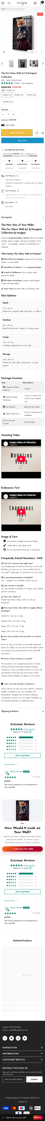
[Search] (9, 3)
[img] (10, 777)
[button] (7, 83)
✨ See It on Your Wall (22, 849)
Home (3, 9)
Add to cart (17, 132)
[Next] (41, 52)
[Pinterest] (18, 1038)
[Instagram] (11, 1038)
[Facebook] (4, 1038)
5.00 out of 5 (29, 729)
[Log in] (35, 3)
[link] (22, 1006)
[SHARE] (42, 133)
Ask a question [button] (22, 755)
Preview (38, 1118)
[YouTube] (24, 1038)
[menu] (2, 3)
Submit (34, 1079)
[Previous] (36, 52)
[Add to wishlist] (37, 133)
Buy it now (22, 140)
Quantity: (5, 109)
